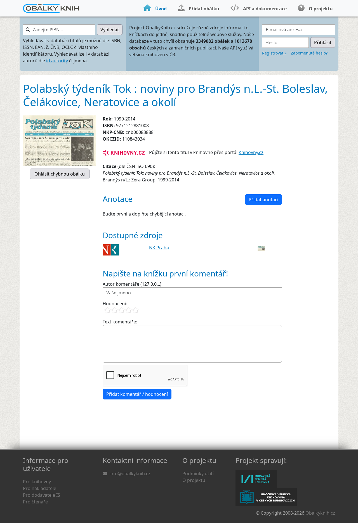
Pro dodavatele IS (41, 495)
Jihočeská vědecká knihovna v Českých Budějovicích (266, 497)
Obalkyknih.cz (320, 513)
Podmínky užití (198, 473)
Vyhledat (109, 30)
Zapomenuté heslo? (309, 53)
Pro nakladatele (39, 488)
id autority (57, 61)
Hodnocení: (115, 303)
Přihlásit (322, 42)
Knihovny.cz (251, 152)
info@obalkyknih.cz (129, 473)
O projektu (193, 480)
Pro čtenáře (35, 502)
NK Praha (159, 248)
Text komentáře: (120, 322)
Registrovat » (274, 53)
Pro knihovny (37, 482)
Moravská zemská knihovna (256, 479)
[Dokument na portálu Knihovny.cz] (124, 152)
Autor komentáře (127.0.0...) (132, 284)
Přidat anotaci (263, 200)
